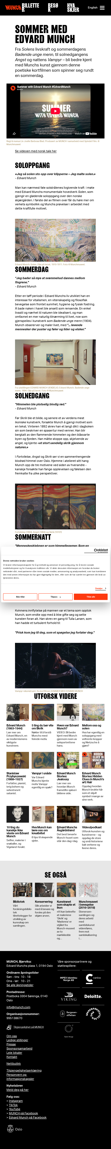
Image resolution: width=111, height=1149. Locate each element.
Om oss (11, 1036)
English (92, 7)
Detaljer (99, 588)
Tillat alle (91, 597)
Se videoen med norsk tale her (36, 151)
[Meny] (102, 8)
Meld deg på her (17, 1089)
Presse (11, 1044)
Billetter (30, 7)
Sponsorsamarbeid (19, 1048)
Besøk (53, 7)
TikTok (13, 1105)
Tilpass (54, 597)
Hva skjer (73, 7)
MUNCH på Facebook (23, 1113)
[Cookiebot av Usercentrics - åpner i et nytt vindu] (96, 551)
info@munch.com (18, 1007)
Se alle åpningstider (19, 985)
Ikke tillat (20, 597)
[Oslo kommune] (26, 1129)
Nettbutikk (13, 1063)
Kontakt (11, 1056)
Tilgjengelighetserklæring (24, 1070)
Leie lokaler (14, 1052)
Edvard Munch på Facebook (28, 1117)
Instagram (16, 1100)
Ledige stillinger (17, 1040)
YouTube (14, 1109)
